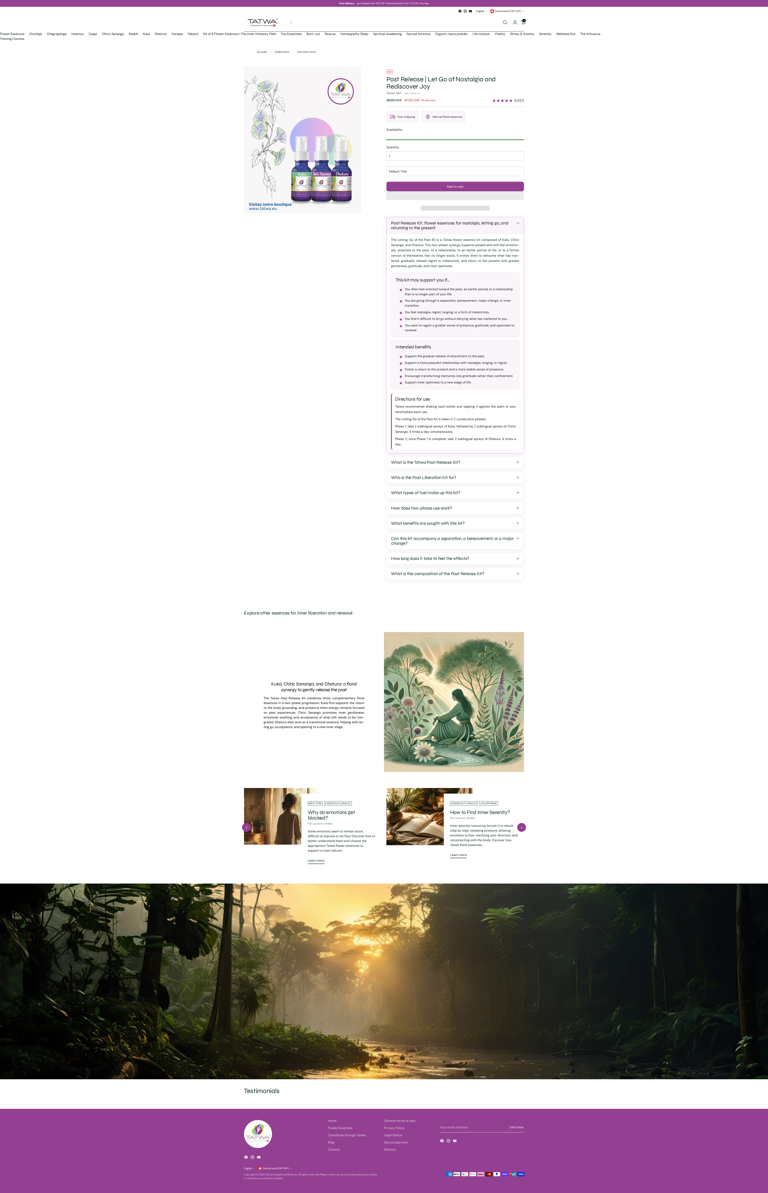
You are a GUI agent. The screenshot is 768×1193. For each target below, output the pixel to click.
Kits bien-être (306, 52)
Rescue (330, 34)
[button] (455, 195)
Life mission (481, 34)
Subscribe (517, 1127)
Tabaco (193, 34)
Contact (334, 1149)
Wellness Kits (565, 34)
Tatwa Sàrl (394, 93)
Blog (331, 1142)
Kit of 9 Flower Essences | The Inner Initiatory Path (239, 34)
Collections (282, 52)
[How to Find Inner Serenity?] (429, 825)
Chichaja (35, 34)
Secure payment (396, 1142)
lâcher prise (488, 803)
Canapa (177, 34)
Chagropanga (57, 34)
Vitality (500, 34)
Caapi (93, 34)
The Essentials (291, 34)
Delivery (390, 1149)
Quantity (392, 147)
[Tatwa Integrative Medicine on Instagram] (465, 11)
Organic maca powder (451, 34)
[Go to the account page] (513, 22)
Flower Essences (12, 34)
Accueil (262, 52)
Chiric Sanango (113, 34)
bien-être (315, 803)
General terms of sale (399, 1121)
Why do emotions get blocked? (331, 815)
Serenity (545, 34)
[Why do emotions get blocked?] (287, 827)
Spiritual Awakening (387, 34)
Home (332, 1121)
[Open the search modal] (505, 22)
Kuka (146, 34)
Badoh (133, 34)
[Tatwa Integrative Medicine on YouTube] (470, 11)
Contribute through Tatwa (347, 1135)
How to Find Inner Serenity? (480, 812)
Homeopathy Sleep (354, 34)
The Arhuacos (590, 34)
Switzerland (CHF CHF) (508, 11)
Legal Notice (393, 1135)
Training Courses (12, 39)
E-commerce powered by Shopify (263, 1178)
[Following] (291, 22)
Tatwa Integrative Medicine (281, 1174)
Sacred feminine (418, 34)
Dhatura (161, 34)
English (480, 11)
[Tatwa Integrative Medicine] (263, 22)
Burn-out (313, 34)
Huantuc (77, 34)
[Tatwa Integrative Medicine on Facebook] (460, 11)
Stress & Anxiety (522, 34)
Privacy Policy (394, 1128)
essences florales (338, 803)
